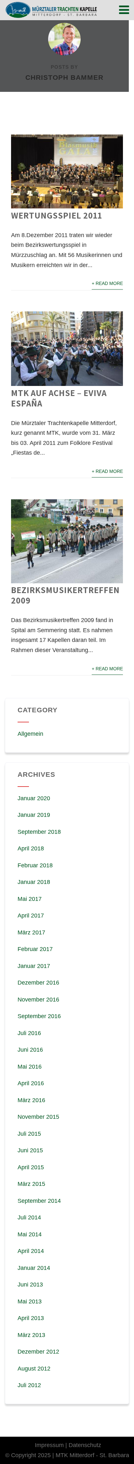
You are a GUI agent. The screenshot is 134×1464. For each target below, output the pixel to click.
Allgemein (30, 734)
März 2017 (31, 932)
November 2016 (38, 999)
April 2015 (31, 1167)
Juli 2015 (29, 1133)
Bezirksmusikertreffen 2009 (65, 595)
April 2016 (31, 1083)
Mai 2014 (30, 1234)
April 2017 (31, 915)
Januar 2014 (34, 1268)
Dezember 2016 (38, 982)
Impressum (49, 1445)
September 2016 (39, 1016)
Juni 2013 (30, 1284)
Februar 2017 (35, 949)
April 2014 (31, 1251)
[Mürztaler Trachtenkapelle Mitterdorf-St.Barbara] (51, 10)
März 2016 (31, 1100)
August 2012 (34, 1368)
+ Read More (107, 283)
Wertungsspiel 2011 (56, 215)
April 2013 (31, 1318)
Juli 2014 (29, 1217)
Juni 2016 (30, 1049)
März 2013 (31, 1335)
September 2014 (39, 1201)
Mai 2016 (30, 1066)
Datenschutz (85, 1445)
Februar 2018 (35, 865)
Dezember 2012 (38, 1351)
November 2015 (38, 1117)
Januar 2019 (34, 815)
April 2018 (31, 848)
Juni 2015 (30, 1150)
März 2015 (31, 1184)
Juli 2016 (29, 1033)
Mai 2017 (30, 899)
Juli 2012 (29, 1385)
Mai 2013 (30, 1301)
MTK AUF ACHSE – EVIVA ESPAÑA (59, 398)
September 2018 (39, 832)
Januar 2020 (34, 798)
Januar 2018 (34, 882)
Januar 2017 (34, 966)
